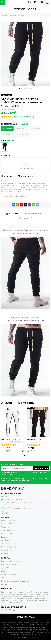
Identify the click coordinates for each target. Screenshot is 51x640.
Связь (3, 578)
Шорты (4, 537)
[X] (25, 204)
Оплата (4, 571)
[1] (4, 147)
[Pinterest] (21, 204)
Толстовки (5, 527)
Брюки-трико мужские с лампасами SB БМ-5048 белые (12, 441)
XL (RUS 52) (8, 134)
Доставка (5, 568)
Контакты (5, 584)
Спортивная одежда (10, 544)
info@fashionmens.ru (13, 499)
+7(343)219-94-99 (11, 493)
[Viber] (29, 204)
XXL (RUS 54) (22, 134)
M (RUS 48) (21, 128)
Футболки (5, 540)
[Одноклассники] (17, 204)
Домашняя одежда (9, 550)
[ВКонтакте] (13, 204)
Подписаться (41, 468)
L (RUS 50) (35, 128)
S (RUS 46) (7, 128)
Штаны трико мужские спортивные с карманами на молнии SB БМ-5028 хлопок (37, 441)
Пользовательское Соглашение (14, 581)
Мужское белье (8, 520)
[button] (19, 88)
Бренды (4, 553)
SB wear (24, 196)
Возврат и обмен (8, 574)
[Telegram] (37, 204)
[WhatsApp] (33, 204)
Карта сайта (34, 637)
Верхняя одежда (8, 524)
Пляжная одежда (8, 547)
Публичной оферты (8, 474)
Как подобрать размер (11, 561)
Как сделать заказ (8, 564)
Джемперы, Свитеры (10, 530)
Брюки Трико (15, 196)
